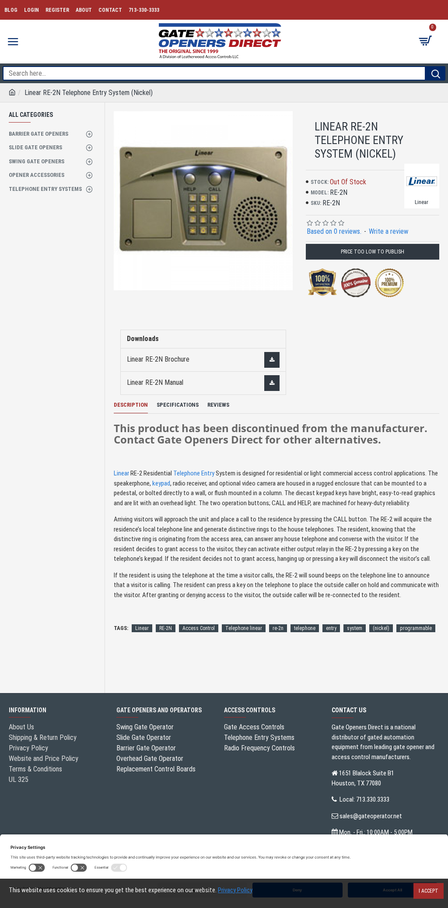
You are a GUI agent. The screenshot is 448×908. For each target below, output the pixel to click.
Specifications (178, 404)
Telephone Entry (193, 473)
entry (331, 628)
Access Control (198, 628)
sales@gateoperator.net (371, 816)
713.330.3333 (372, 799)
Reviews (218, 404)
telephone (304, 628)
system (354, 628)
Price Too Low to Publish (372, 252)
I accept (428, 891)
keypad (161, 483)
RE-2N (165, 628)
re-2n (278, 628)
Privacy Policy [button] (235, 890)
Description (131, 404)
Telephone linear (243, 628)
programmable (416, 628)
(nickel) (381, 628)
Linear (121, 473)
